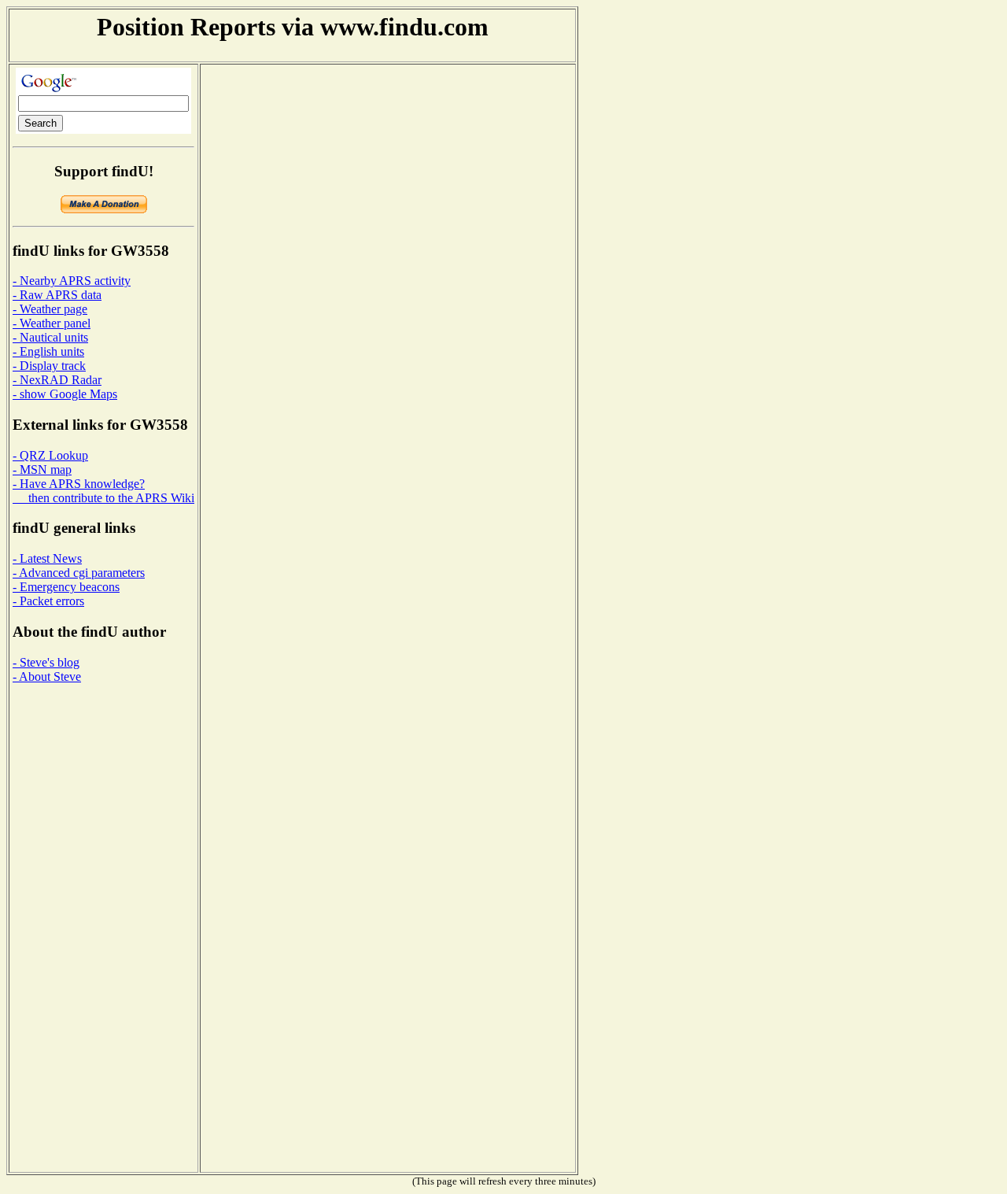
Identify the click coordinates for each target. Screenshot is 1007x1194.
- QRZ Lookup (50, 455)
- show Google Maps (65, 394)
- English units (48, 351)
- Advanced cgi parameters (79, 572)
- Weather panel (51, 323)
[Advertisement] (75, 933)
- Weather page (50, 309)
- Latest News (47, 558)
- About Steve (47, 676)
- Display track (49, 365)
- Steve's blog (46, 662)
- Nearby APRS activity (72, 280)
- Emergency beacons (66, 586)
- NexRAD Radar (57, 379)
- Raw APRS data (57, 294)
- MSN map (42, 469)
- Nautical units (50, 337)
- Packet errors (48, 601)
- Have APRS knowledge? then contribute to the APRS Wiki (103, 491)
